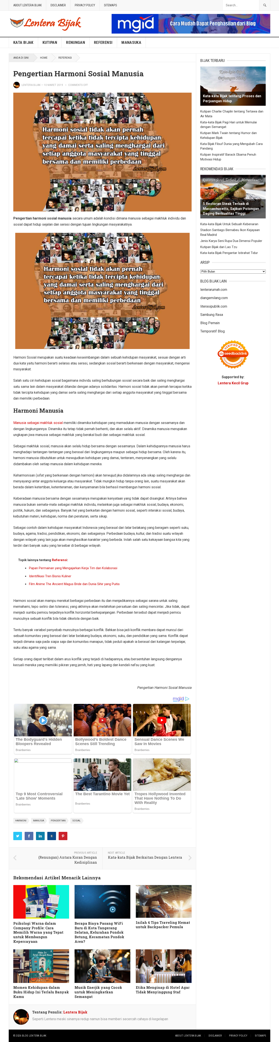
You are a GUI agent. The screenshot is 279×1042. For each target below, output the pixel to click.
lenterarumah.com (213, 290)
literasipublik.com (213, 306)
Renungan (75, 42)
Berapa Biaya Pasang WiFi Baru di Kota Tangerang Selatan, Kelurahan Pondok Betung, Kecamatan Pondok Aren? (99, 932)
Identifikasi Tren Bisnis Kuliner (50, 576)
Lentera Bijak (31, 85)
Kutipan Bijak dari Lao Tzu (218, 247)
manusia (38, 820)
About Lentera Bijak (27, 5)
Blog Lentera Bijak (34, 1035)
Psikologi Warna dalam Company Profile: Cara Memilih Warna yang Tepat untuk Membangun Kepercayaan (38, 932)
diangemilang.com (214, 298)
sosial (76, 820)
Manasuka (131, 42)
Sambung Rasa (211, 315)
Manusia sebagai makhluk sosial (38, 423)
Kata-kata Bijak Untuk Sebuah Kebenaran (229, 224)
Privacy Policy (85, 5)
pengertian (58, 820)
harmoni (20, 820)
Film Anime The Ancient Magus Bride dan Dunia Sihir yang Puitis (74, 584)
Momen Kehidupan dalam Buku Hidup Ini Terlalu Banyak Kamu (41, 992)
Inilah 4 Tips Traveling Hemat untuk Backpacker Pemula (163, 924)
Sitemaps (110, 5)
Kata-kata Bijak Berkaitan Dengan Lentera (145, 857)
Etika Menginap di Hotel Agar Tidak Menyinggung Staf (163, 989)
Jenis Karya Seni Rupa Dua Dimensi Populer (231, 241)
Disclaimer (58, 5)
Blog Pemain (210, 323)
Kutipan (50, 42)
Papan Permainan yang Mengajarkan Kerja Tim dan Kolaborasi (73, 568)
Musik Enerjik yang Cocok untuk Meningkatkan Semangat (98, 992)
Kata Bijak (23, 42)
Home (44, 57)
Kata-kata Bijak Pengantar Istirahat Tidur (229, 253)
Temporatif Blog (212, 331)
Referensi (103, 42)
